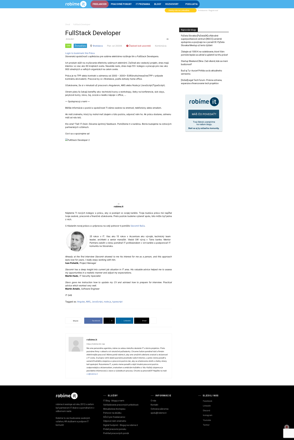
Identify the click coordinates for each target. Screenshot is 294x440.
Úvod (67, 24)
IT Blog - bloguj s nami (113, 400)
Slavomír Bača (137, 225)
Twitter (206, 425)
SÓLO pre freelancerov (114, 417)
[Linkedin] (200, 406)
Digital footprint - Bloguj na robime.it (120, 425)
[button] (225, 3)
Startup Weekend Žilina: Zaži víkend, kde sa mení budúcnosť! (204, 63)
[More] (153, 321)
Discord (206, 410)
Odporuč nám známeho (114, 421)
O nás (153, 400)
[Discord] (200, 411)
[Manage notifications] (286, 427)
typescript (117, 301)
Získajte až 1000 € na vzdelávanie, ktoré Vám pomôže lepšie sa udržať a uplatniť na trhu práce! (204, 53)
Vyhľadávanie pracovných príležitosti (120, 405)
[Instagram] (200, 415)
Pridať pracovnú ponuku (114, 429)
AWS (88, 301)
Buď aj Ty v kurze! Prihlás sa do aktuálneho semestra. (201, 72)
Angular (81, 301)
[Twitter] (200, 425)
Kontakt (154, 405)
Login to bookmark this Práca (80, 53)
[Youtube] (200, 420)
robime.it (92, 339)
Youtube (207, 420)
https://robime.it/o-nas (96, 344)
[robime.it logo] (76, 4)
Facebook (207, 401)
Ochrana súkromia (159, 409)
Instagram (207, 415)
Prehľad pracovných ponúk (116, 433)
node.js (107, 301)
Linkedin (207, 405)
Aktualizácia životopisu (114, 409)
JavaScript (97, 301)
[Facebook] (200, 401)
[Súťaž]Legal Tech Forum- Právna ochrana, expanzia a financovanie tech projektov (201, 82)
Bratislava (98, 45)
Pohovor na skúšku (112, 413)
